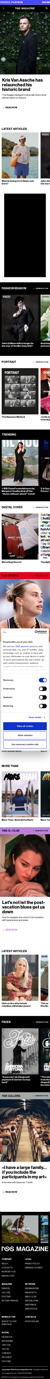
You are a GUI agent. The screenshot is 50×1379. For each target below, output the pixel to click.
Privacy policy (32, 1264)
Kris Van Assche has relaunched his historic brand (22, 85)
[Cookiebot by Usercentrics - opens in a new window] (35, 632)
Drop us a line (32, 1321)
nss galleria (31, 1301)
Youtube (6, 1361)
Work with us (9, 1272)
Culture (6, 1293)
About (5, 1264)
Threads (6, 1353)
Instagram (7, 1341)
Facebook (7, 1337)
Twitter (6, 1345)
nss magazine (32, 1288)
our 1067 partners (20, 646)
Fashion (6, 1288)
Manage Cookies (33, 1268)
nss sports (31, 1293)
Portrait (6, 1297)
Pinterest (7, 1357)
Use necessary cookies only (25, 744)
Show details (35, 717)
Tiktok (5, 1349)
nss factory (8, 1276)
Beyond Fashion (10, 1301)
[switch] (43, 689)
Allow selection (25, 735)
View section (42, 288)
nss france (31, 1305)
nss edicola (31, 1309)
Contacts (7, 1268)
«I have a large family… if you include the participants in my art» (24, 1172)
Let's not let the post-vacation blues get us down (23, 907)
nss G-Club (30, 1297)
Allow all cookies (25, 726)
